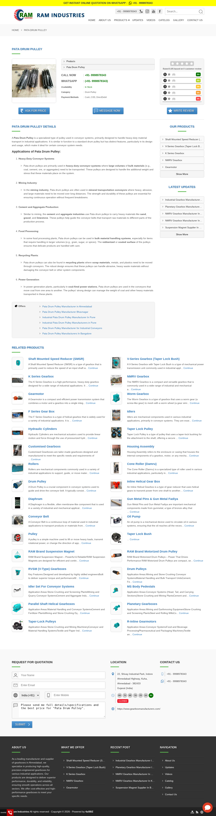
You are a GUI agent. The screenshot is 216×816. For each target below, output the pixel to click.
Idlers (131, 411)
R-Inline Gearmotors (141, 621)
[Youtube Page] (153, 11)
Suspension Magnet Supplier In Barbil (184, 227)
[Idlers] (116, 416)
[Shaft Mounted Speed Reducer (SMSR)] (17, 363)
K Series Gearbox (174, 153)
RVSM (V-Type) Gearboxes (47, 569)
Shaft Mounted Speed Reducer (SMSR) (184, 139)
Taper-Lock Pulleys (42, 621)
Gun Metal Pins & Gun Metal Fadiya (152, 499)
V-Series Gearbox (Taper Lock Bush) (184, 146)
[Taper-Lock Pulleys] (17, 626)
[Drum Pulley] (17, 486)
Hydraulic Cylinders (42, 429)
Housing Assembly (140, 446)
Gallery (178, 20)
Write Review (184, 110)
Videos (150, 20)
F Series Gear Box (41, 411)
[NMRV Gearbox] (116, 381)
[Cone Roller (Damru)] (116, 468)
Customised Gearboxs (44, 446)
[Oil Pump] (116, 521)
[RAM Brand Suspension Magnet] (17, 556)
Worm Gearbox (138, 394)
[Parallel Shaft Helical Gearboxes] (17, 608)
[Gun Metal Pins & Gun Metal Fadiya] (116, 503)
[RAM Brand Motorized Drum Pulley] (116, 556)
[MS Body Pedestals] (116, 591)
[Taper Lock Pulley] (116, 433)
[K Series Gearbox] (17, 381)
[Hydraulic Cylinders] (17, 433)
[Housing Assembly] (116, 451)
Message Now (109, 110)
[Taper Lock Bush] (116, 538)
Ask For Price (35, 110)
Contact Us (194, 20)
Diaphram (35, 499)
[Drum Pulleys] (116, 573)
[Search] (200, 11)
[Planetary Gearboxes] (116, 608)
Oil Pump (133, 516)
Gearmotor (171, 167)
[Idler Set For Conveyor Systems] (17, 591)
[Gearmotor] (17, 398)
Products (120, 20)
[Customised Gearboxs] (17, 451)
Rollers (33, 464)
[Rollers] (17, 468)
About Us (105, 20)
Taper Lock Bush (139, 534)
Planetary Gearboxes (142, 604)
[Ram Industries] (49, 15)
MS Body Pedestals (141, 586)
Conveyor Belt (38, 516)
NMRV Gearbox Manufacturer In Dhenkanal (184, 213)
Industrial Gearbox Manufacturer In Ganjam (184, 199)
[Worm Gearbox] (116, 398)
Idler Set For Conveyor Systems (51, 586)
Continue (93, 368)
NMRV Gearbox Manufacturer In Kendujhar (184, 220)
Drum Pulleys (136, 569)
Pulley (32, 534)
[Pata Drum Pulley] (34, 81)
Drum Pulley (37, 481)
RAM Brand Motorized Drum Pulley (152, 551)
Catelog (164, 20)
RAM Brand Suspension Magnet (51, 551)
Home (91, 20)
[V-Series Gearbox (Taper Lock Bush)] (116, 363)
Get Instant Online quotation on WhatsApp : (108, 3)
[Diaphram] (17, 503)
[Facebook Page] (160, 11)
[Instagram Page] (147, 11)
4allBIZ (89, 811)
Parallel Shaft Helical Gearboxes (51, 604)
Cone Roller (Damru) (142, 464)
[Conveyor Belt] (17, 521)
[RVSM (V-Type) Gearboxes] (17, 573)
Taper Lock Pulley (140, 429)
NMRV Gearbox (173, 160)
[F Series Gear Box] (17, 416)
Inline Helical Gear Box (143, 481)
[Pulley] (17, 538)
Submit (20, 724)
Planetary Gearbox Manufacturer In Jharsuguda (184, 206)
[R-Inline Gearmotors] (116, 626)
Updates (137, 20)
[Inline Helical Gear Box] (116, 486)
